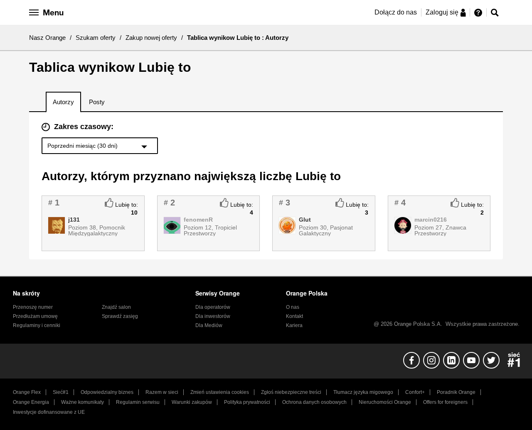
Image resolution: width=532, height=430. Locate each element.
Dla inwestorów (212, 316)
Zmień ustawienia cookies (219, 392)
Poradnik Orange (456, 392)
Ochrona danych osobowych (314, 402)
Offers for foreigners (445, 402)
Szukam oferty (96, 37)
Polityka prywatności (247, 402)
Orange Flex (27, 392)
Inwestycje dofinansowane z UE (49, 412)
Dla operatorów (212, 307)
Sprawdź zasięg (120, 316)
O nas (292, 307)
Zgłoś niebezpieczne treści (291, 392)
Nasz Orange (47, 37)
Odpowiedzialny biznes (107, 392)
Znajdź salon (116, 307)
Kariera (294, 325)
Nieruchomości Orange (385, 402)
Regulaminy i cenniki (36, 325)
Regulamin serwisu (138, 402)
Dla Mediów (208, 325)
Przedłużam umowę (35, 316)
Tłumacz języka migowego (363, 392)
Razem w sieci (161, 392)
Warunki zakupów (192, 402)
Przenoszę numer (33, 307)
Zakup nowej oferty (151, 37)
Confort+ (415, 392)
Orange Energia (31, 402)
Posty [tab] (97, 101)
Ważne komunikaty (82, 402)
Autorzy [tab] (63, 101)
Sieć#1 (61, 392)
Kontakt (294, 316)
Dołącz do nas (395, 12)
